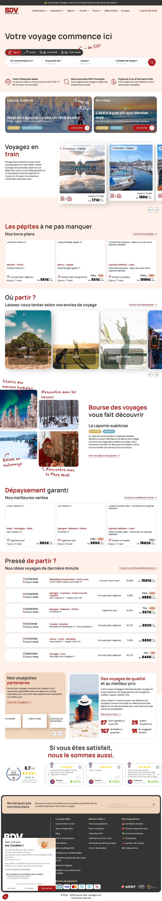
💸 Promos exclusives (132, 833)
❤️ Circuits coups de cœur (135, 828)
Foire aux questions (98, 823)
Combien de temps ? (126, 61)
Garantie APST (96, 833)
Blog (58, 833)
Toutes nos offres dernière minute (136, 568)
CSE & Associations (65, 838)
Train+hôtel (74, 52)
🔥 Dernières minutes (132, 823)
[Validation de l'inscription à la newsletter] (154, 805)
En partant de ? (53, 61)
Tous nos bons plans (143, 233)
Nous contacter (96, 828)
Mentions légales (64, 865)
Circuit (32, 52)
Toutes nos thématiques (141, 304)
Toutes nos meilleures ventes (139, 497)
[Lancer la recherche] (152, 62)
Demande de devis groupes (102, 843)
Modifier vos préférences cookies (68, 872)
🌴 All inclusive (129, 838)
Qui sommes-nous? (65, 823)
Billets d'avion (111, 10)
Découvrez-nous (109, 714)
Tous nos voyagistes (17, 702)
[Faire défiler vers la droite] (156, 210)
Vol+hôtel (52, 52)
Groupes (125, 10)
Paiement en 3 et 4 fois (100, 838)
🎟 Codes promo (130, 848)
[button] (26, 62)
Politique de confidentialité (69, 852)
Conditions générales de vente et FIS (71, 859)
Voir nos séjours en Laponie (103, 455)
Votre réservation (97, 848)
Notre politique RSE (65, 848)
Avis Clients (61, 843)
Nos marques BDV (64, 828)
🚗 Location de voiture (133, 843)
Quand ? (85, 61)
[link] (144, 11)
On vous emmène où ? (21, 61)
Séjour (16, 52)
